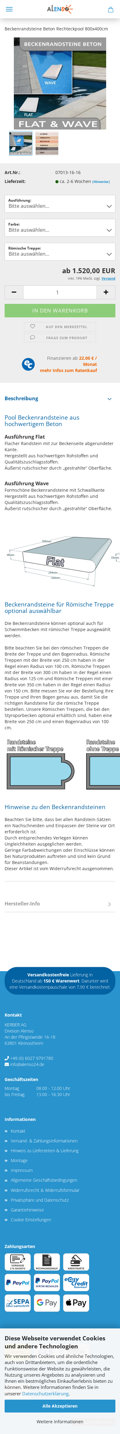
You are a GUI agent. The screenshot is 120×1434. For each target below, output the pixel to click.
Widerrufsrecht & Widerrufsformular (45, 1190)
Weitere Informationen (60, 1421)
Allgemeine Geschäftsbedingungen (44, 1180)
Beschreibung (21, 398)
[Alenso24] (59, 9)
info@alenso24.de (27, 1064)
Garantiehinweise (27, 1210)
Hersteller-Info (22, 903)
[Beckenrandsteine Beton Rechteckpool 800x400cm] (60, 83)
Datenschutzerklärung (45, 1394)
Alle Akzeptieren (60, 1406)
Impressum (22, 1170)
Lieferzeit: (15, 181)
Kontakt (18, 1131)
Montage (19, 1160)
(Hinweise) (101, 181)
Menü (9, 9)
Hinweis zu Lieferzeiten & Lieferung (44, 1150)
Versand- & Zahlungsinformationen (44, 1141)
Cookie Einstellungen (31, 1220)
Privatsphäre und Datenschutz (40, 1200)
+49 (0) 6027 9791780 (31, 1058)
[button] (14, 292)
